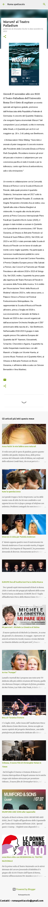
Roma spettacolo (16, 4)
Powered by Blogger (25, 889)
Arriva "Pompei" (9, 672)
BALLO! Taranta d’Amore (13, 718)
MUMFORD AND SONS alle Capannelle (18, 812)
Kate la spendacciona (11, 492)
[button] (4, 37)
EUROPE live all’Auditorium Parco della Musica (22, 582)
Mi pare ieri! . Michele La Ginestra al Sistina (20, 627)
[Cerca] (44, 4)
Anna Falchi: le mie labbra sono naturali (19, 446)
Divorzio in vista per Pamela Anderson (18, 537)
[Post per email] (4, 381)
